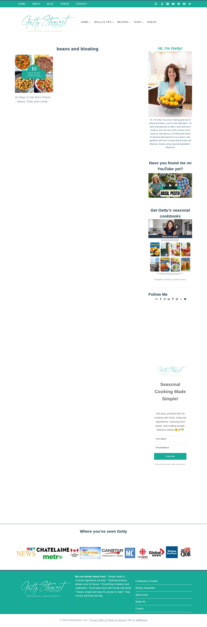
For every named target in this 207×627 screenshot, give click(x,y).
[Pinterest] (178, 4)
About (36, 4)
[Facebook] (184, 4)
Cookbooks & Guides (146, 581)
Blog (50, 4)
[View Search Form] (155, 3)
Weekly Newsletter (145, 588)
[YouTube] (173, 4)
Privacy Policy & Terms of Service (108, 620)
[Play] (170, 185)
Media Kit (140, 601)
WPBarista (141, 620)
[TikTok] (162, 4)
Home (21, 4)
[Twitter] (189, 4)
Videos (64, 4)
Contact (81, 4)
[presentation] (34, 74)
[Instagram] (167, 4)
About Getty (141, 595)
